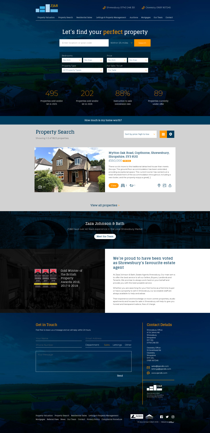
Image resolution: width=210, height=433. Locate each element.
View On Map (170, 134)
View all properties (105, 205)
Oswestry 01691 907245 (158, 7)
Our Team (158, 17)
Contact (169, 17)
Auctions (134, 17)
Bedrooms (67, 56)
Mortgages (146, 17)
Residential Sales (84, 17)
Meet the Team (105, 236)
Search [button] (142, 43)
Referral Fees (53, 419)
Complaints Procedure (112, 419)
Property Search (65, 17)
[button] (70, 169)
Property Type (69, 66)
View (113, 185)
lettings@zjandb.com (161, 369)
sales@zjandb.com (160, 366)
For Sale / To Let (115, 66)
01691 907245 (152, 360)
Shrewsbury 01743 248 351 (121, 7)
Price (109, 56)
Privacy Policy (93, 419)
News (63, 419)
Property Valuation (46, 17)
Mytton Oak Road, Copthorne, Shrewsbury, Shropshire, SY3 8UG (139, 154)
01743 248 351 (153, 343)
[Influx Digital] (171, 422)
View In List (163, 134)
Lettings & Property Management (111, 17)
